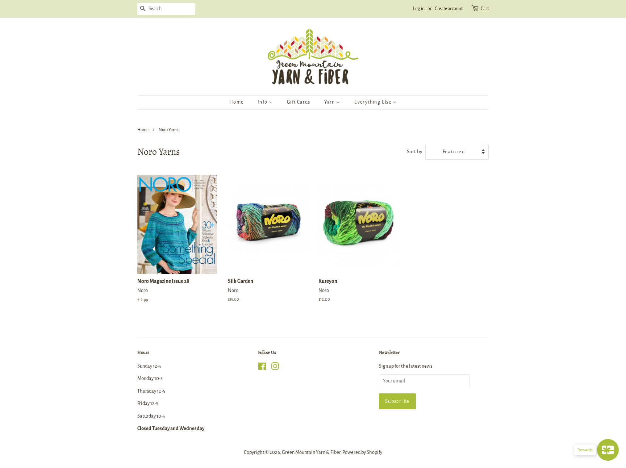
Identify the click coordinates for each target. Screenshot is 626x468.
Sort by (414, 151)
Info (263, 102)
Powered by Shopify (362, 452)
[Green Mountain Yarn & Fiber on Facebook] (262, 368)
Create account (449, 8)
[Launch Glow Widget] (608, 450)
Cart (485, 8)
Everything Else (373, 102)
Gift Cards (298, 102)
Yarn (330, 102)
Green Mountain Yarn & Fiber (311, 452)
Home (236, 102)
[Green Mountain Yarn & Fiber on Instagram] (275, 368)
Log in (419, 8)
